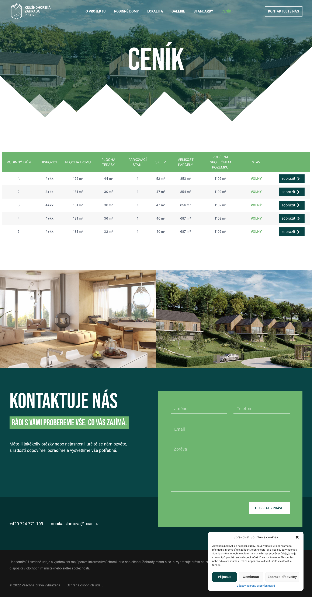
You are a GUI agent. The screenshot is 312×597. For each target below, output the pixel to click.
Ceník (226, 11)
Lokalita (155, 11)
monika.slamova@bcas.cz (74, 523)
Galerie (178, 11)
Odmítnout (251, 577)
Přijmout (224, 577)
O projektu (96, 11)
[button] (297, 537)
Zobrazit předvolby (282, 577)
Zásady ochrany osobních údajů (256, 585)
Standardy (203, 11)
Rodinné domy (126, 11)
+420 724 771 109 (26, 523)
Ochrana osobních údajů (85, 585)
